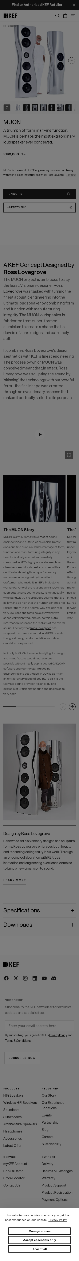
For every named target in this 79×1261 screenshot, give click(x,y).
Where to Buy (16, 207)
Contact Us (11, 1185)
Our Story (49, 1095)
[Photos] (7, 107)
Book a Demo (13, 1171)
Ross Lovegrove (40, 628)
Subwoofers (12, 1117)
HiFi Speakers (13, 1095)
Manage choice (40, 1231)
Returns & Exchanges (57, 1171)
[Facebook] (7, 979)
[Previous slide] (63, 706)
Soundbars (11, 1110)
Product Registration (57, 1192)
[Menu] (73, 15)
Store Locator (13, 1178)
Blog (45, 1129)
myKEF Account (15, 1164)
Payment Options (55, 1199)
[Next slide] (71, 61)
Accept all (39, 1249)
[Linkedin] (35, 979)
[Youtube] (45, 979)
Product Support (54, 1185)
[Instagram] (26, 979)
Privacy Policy (57, 1220)
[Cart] (65, 16)
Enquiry (16, 194)
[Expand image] (69, 455)
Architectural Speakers (20, 1124)
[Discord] (54, 979)
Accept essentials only (39, 1240)
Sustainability (51, 1144)
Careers (48, 1137)
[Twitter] (16, 979)
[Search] (57, 16)
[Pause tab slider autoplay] (70, 456)
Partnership (50, 1122)
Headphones (12, 1131)
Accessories (12, 1138)
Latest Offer (12, 1145)
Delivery (47, 1164)
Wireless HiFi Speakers (20, 1102)
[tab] (18, 107)
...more (71, 175)
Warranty (48, 1178)
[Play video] (40, 434)
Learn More (14, 880)
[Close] (74, 5)
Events (47, 1115)
